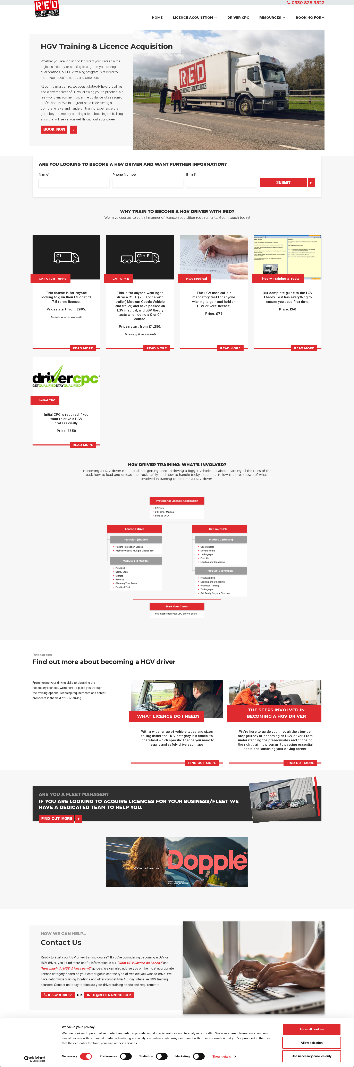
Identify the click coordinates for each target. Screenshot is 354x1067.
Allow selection (312, 1042)
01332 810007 (59, 995)
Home (157, 17)
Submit (283, 183)
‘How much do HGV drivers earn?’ (66, 968)
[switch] (126, 1056)
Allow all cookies (312, 1029)
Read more (83, 348)
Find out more (202, 763)
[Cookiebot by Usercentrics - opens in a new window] (35, 1059)
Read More (230, 348)
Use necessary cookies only (311, 1056)
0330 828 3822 (308, 2)
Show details (221, 1056)
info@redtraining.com (109, 995)
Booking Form (310, 17)
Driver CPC (238, 17)
